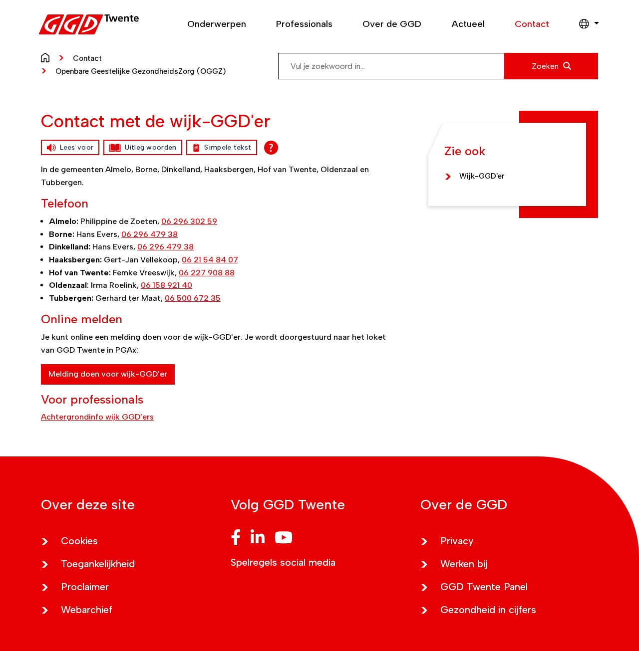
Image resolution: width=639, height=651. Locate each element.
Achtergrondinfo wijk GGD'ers (97, 417)
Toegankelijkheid (98, 564)
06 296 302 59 (189, 221)
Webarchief (86, 610)
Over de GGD (391, 23)
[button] (584, 24)
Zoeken (546, 66)
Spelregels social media (283, 562)
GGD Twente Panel (484, 587)
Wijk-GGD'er (481, 176)
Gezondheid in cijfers (488, 610)
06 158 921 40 (166, 285)
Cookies (79, 541)
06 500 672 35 (193, 298)
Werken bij (464, 564)
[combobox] (438, 66)
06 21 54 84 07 (210, 259)
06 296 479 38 (149, 234)
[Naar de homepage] (47, 56)
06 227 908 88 (207, 272)
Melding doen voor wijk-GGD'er (107, 374)
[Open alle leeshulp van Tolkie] (271, 148)
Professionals (304, 23)
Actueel (468, 23)
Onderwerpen (216, 23)
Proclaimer (85, 587)
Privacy (457, 541)
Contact (532, 23)
